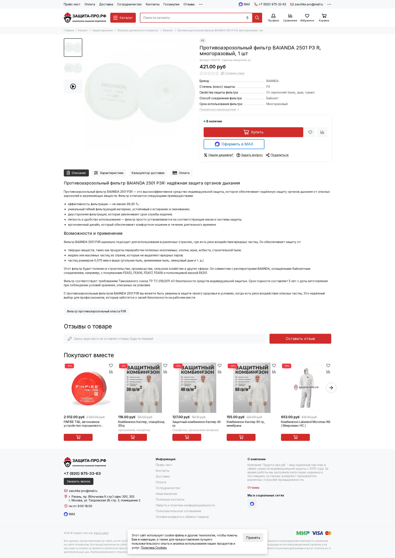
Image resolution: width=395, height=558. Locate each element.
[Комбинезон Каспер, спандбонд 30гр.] (143, 388)
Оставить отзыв (300, 338)
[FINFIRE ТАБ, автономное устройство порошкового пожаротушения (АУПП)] (89, 388)
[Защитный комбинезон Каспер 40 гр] (197, 388)
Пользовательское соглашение (178, 511)
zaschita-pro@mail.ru (309, 4)
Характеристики (111, 173)
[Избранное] (310, 132)
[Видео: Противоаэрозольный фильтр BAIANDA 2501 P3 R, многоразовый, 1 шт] (73, 86)
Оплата (90, 4)
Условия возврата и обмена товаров (182, 516)
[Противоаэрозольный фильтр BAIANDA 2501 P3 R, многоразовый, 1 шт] (139, 93)
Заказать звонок (78, 481)
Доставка (106, 4)
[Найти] (257, 18)
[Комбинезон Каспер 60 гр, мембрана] (252, 388)
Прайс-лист (72, 4)
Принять (253, 538)
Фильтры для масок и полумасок (137, 30)
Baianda (168, 30)
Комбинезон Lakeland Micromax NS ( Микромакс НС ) (305, 423)
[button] (86, 93)
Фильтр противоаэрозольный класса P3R (96, 311)
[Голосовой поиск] (247, 18)
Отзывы (189, 4)
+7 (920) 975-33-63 (272, 4)
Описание (79, 173)
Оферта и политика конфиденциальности (185, 505)
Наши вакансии (166, 493)
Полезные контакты (170, 499)
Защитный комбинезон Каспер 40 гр (196, 423)
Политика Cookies (154, 547)
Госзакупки (171, 4)
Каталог (83, 30)
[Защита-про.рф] (85, 18)
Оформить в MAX (237, 144)
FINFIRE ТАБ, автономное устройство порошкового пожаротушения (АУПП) (82, 423)
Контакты (152, 4)
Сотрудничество (129, 4)
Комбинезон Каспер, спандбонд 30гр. (141, 423)
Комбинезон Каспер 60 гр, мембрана (246, 423)
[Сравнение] (322, 132)
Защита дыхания (102, 30)
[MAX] (252, 503)
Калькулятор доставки (148, 173)
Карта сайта (101, 533)
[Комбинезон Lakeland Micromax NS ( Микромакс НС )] (306, 388)
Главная (69, 30)
